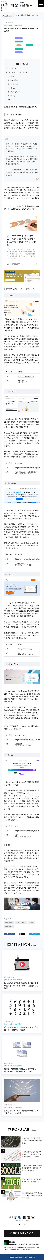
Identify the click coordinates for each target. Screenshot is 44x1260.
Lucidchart (10, 419)
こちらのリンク (16, 325)
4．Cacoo (11, 88)
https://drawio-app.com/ (26, 376)
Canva (8, 782)
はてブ (34, 934)
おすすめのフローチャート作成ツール (18, 72)
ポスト (23, 934)
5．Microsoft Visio (14, 92)
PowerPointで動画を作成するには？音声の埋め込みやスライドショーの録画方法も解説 (21, 985)
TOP (3, 15)
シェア (10, 934)
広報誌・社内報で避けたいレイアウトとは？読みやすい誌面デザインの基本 (20, 1070)
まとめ (8, 100)
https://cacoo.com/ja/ (25, 649)
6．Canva (11, 96)
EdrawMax (9, 510)
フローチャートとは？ (13, 68)
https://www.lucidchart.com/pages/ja (27, 468)
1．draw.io (12, 76)
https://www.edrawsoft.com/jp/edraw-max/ (29, 559)
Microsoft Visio (11, 691)
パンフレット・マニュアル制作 (15, 15)
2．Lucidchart (13, 80)
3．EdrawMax (13, 84)
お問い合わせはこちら (22, 1233)
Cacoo (8, 603)
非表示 (24, 64)
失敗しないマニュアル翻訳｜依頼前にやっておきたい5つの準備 (21, 1111)
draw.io (8, 319)
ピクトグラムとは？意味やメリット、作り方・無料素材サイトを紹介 (21, 1028)
